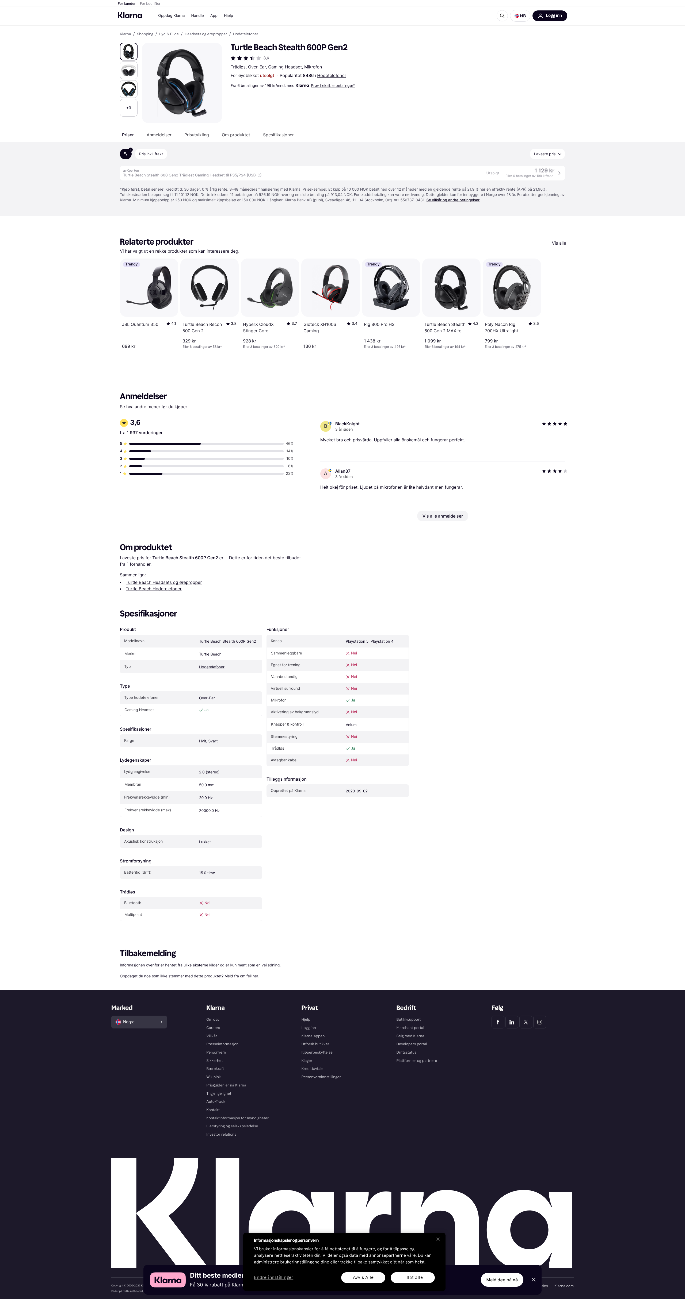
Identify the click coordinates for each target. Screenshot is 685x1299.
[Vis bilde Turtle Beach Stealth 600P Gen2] (129, 51)
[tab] (128, 134)
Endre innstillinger (273, 1277)
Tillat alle (413, 1277)
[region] (344, 1262)
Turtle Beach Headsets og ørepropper (164, 582)
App (214, 15)
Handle (197, 15)
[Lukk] (438, 1239)
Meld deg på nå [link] (502, 1279)
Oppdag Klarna (171, 15)
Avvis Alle (363, 1277)
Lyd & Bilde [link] (169, 34)
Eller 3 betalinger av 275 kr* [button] (505, 347)
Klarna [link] (125, 34)
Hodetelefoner (331, 75)
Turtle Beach (210, 654)
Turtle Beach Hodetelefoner (154, 588)
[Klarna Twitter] (525, 1022)
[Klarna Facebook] (498, 1022)
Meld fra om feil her (241, 976)
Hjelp (228, 15)
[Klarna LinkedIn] (511, 1022)
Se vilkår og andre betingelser (453, 200)
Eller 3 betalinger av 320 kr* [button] (264, 347)
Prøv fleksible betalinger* (333, 85)
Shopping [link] (145, 34)
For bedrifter (150, 4)
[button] (520, 16)
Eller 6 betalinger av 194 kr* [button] (445, 347)
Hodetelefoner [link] (245, 34)
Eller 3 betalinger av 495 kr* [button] (385, 347)
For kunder (127, 4)
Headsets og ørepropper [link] (206, 34)
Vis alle (559, 243)
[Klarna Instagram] (539, 1022)
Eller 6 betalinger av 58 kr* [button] (202, 347)
